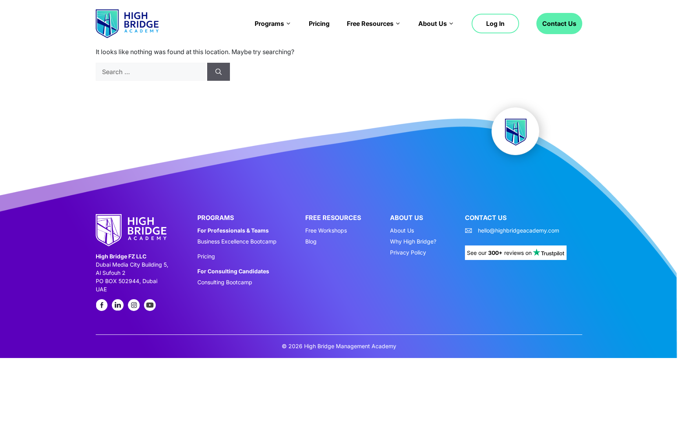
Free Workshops (326, 230)
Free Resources (370, 23)
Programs (269, 23)
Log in (495, 23)
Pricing (319, 23)
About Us (432, 23)
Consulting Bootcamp (224, 282)
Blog (311, 241)
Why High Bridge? (413, 241)
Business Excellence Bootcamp (237, 241)
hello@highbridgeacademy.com (518, 230)
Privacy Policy (408, 252)
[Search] (218, 72)
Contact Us (559, 23)
